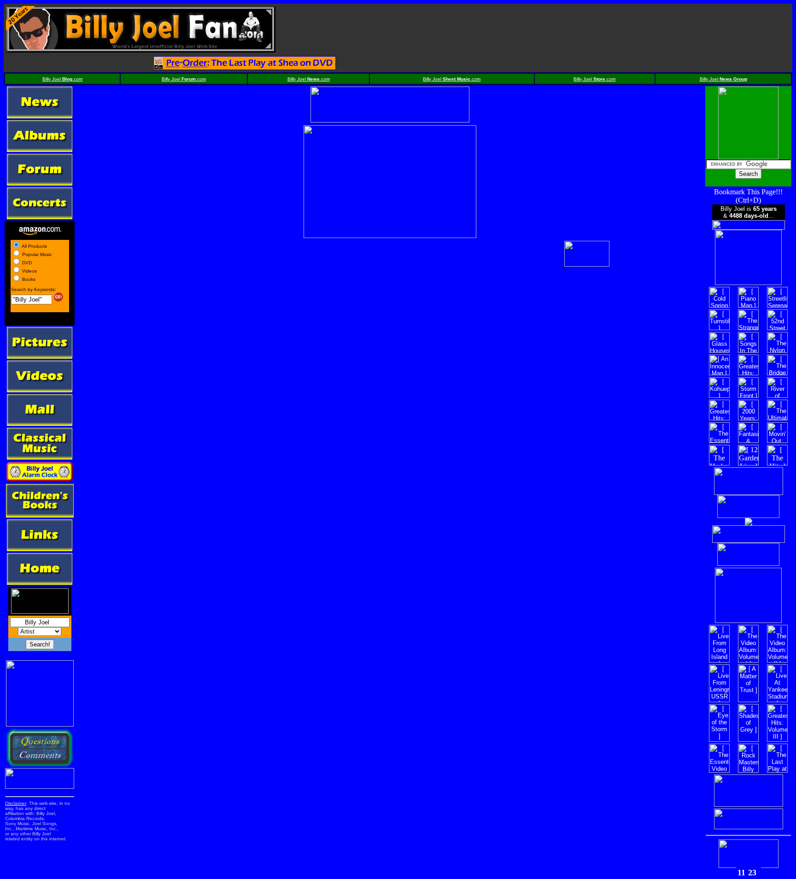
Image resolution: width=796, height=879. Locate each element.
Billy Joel (723, 78)
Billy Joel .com (62, 78)
